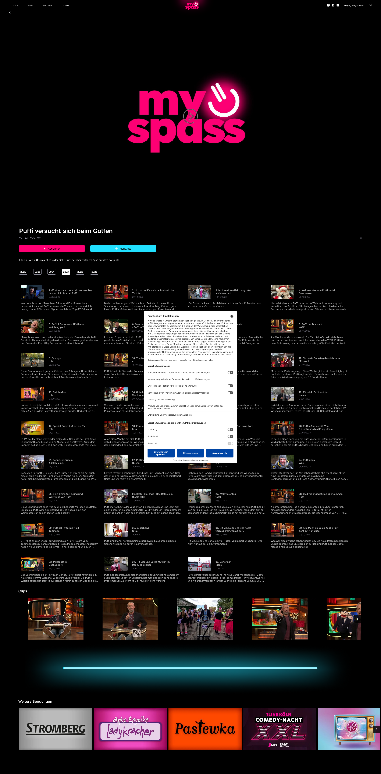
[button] (15, 5)
